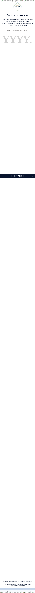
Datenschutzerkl (21, 581)
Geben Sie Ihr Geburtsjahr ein (17, 31)
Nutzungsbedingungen (8, 581)
